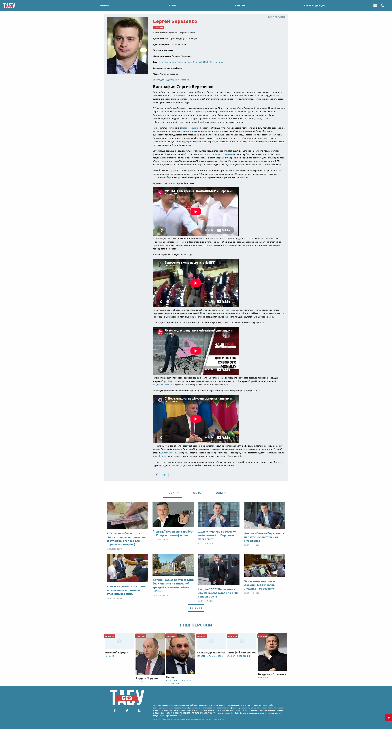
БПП (209, 62)
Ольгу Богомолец (171, 452)
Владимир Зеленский (163, 384)
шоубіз (172, 5)
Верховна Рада (184, 62)
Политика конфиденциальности (194, 719)
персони (240, 5)
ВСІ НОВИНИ (196, 608)
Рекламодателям (216, 719)
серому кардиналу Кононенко (219, 154)
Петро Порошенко (190, 128)
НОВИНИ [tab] (172, 492)
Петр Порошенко (167, 62)
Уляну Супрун (159, 456)
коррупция (218, 62)
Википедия (158, 79)
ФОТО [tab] (197, 492)
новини (104, 5)
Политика (158, 28)
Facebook (185, 79)
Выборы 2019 (199, 62)
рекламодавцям (314, 5)
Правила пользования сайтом (166, 719)
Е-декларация (172, 79)
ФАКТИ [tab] (221, 492)
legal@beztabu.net (173, 716)
